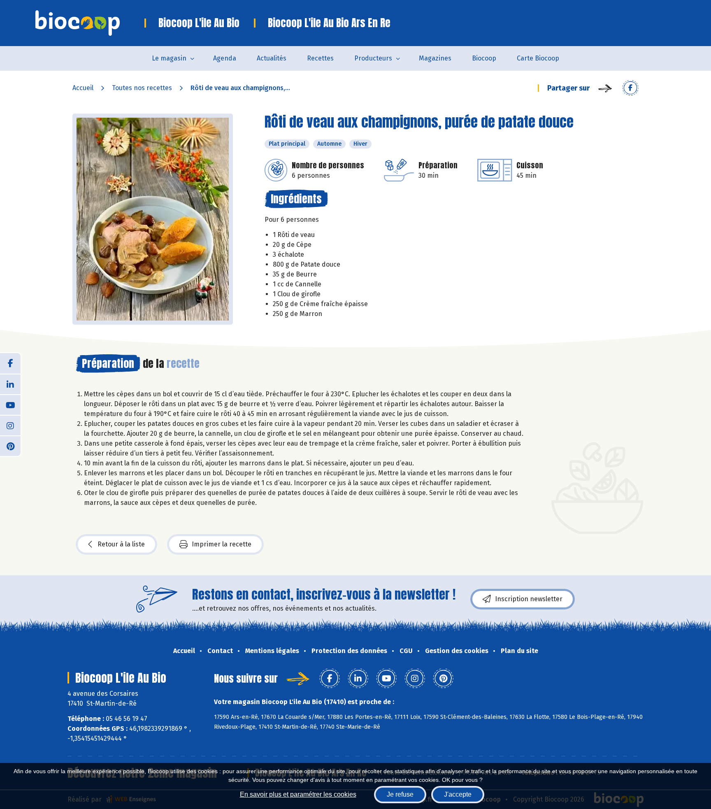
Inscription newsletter (528, 599)
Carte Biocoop (538, 58)
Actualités (271, 58)
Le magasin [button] (169, 58)
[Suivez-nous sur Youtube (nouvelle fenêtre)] (10, 404)
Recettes (320, 58)
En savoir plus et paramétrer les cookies (298, 794)
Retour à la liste (121, 544)
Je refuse (400, 794)
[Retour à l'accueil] (89, 23)
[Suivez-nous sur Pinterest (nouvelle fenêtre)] (10, 445)
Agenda (224, 58)
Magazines (435, 58)
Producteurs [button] (373, 58)
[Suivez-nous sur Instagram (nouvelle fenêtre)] (10, 425)
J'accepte (458, 794)
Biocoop (484, 58)
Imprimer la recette (221, 544)
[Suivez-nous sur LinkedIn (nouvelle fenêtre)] (10, 384)
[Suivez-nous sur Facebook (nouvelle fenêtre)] (10, 363)
